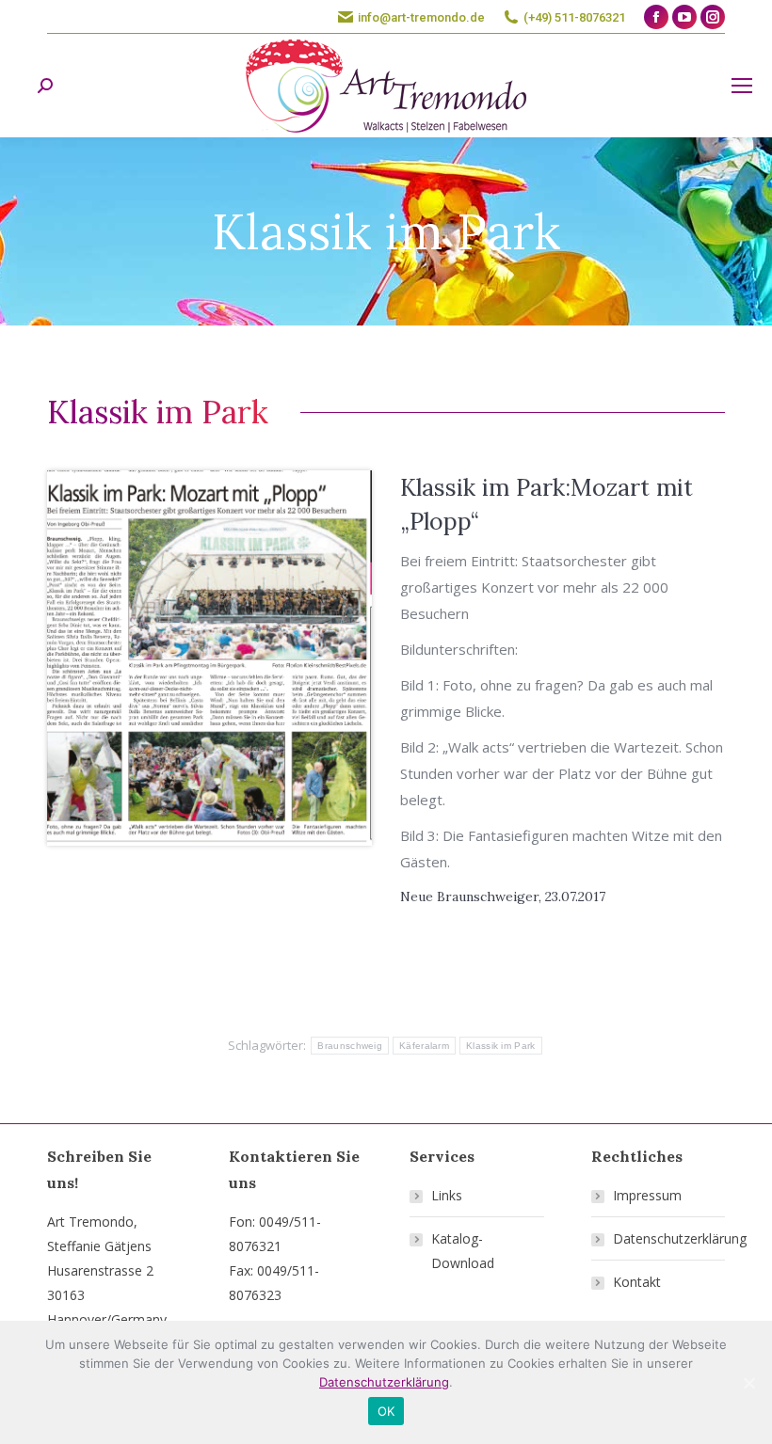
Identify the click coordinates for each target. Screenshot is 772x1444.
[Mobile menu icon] (742, 85)
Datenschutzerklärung (680, 1238)
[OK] (748, 1382)
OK (386, 1411)
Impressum (647, 1195)
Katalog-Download (462, 1251)
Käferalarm (424, 1045)
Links (446, 1195)
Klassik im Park (501, 1045)
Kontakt (637, 1282)
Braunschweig (349, 1045)
